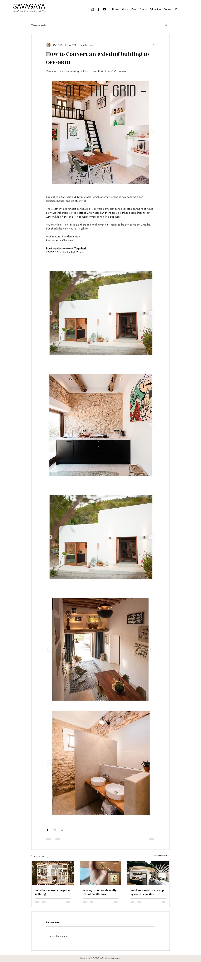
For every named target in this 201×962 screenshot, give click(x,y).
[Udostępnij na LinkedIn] (61, 830)
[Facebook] (98, 9)
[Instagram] (92, 9)
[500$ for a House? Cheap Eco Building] (52, 873)
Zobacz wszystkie (162, 855)
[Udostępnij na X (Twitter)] (54, 830)
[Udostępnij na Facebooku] (47, 830)
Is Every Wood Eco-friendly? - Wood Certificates (100, 892)
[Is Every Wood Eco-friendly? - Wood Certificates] (100, 873)
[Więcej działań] (153, 45)
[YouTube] (105, 9)
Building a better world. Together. (29, 11)
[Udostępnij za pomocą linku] (69, 830)
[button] (166, 25)
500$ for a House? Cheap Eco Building (52, 892)
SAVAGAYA (29, 6)
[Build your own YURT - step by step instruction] (148, 873)
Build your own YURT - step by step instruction (147, 892)
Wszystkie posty (38, 25)
